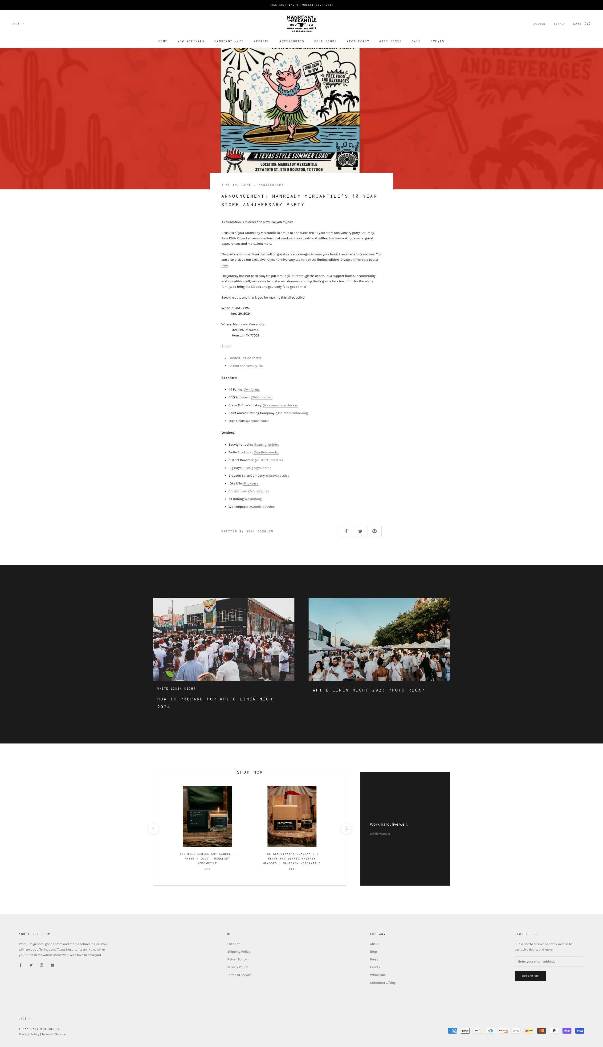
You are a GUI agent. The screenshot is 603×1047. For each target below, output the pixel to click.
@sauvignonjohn (266, 445)
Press (374, 959)
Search (560, 23)
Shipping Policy (238, 952)
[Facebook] (20, 965)
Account (540, 23)
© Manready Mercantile (39, 1028)
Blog (373, 952)
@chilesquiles (258, 491)
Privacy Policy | (30, 1034)
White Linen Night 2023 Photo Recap (369, 689)
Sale (416, 41)
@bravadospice (277, 476)
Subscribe (530, 976)
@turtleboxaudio (266, 452)
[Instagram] (41, 965)
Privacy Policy (237, 967)
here (304, 260)
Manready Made (229, 41)
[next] (346, 828)
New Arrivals (191, 41)
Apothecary (358, 41)
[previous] (153, 828)
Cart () (582, 23)
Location (233, 944)
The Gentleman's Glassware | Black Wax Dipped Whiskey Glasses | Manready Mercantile (292, 858)
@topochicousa (257, 421)
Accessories (292, 41)
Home (163, 41)
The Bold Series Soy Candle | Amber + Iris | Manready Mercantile (207, 858)
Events (437, 41)
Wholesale (378, 975)
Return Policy (237, 959)
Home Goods (325, 41)
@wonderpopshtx (262, 507)
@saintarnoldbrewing (292, 413)
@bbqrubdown (262, 397)
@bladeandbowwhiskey (280, 405)
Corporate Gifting (383, 983)
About (374, 944)
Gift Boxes (390, 41)
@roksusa (250, 483)
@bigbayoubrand (258, 468)
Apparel (262, 41)
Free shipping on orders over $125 (302, 5)
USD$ (16, 23)
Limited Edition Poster (244, 358)
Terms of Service (239, 975)
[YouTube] (52, 965)
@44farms (252, 390)
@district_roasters (269, 460)
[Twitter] (31, 965)
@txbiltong (253, 499)
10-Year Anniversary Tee (245, 366)
